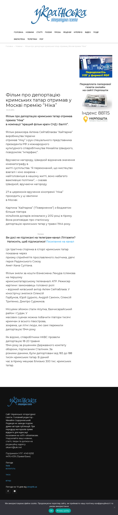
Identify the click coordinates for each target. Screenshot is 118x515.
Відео (88, 32)
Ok (51, 511)
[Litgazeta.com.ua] (59, 14)
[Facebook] (8, 491)
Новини (30, 32)
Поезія (48, 32)
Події (95, 32)
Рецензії (67, 32)
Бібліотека (19, 39)
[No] (114, 507)
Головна (18, 32)
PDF (41, 39)
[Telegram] (14, 491)
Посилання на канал (60, 241)
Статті (39, 32)
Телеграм (32, 39)
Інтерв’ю (78, 32)
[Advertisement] (40, 71)
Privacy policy (63, 511)
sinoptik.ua (32, 486)
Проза (57, 32)
